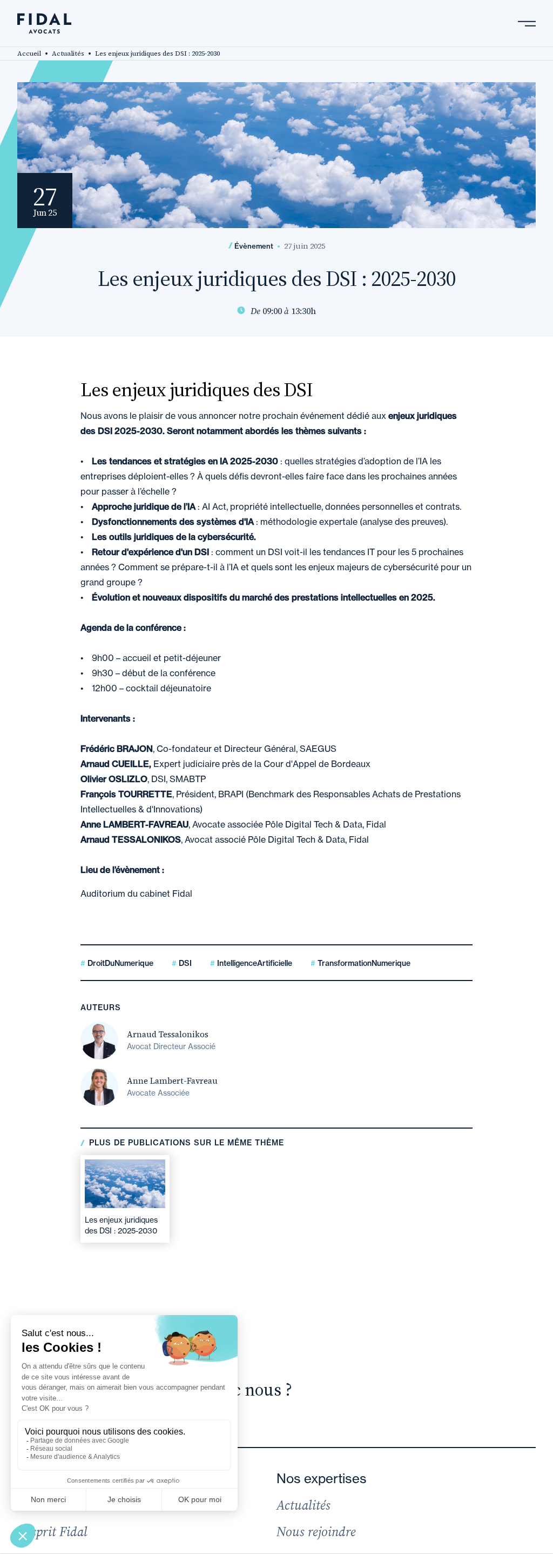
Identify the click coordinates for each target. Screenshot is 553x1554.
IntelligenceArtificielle (253, 963)
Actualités (68, 53)
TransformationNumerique (362, 963)
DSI (184, 963)
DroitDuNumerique (119, 963)
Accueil (29, 53)
